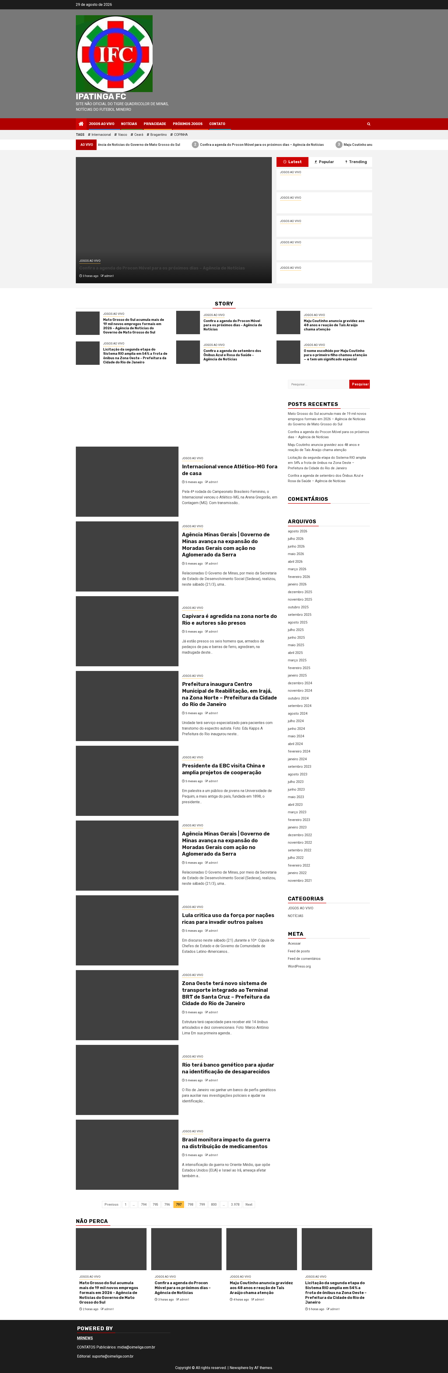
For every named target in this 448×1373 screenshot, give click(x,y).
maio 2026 (296, 554)
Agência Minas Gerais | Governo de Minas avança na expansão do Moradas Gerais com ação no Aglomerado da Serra (226, 544)
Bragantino (158, 134)
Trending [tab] (357, 162)
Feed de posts (299, 951)
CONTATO (217, 124)
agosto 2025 (297, 622)
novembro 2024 (300, 690)
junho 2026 (296, 546)
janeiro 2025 (297, 675)
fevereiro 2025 (299, 668)
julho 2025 (296, 630)
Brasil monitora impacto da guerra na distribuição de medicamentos (226, 1143)
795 (155, 1204)
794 (144, 1204)
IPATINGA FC (101, 96)
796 (167, 1204)
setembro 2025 (299, 615)
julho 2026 (296, 539)
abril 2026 (295, 561)
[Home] (81, 124)
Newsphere (239, 1368)
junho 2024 (296, 729)
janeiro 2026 (297, 584)
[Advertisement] (178, 412)
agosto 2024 (297, 713)
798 (190, 1204)
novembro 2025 (300, 599)
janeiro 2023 (297, 827)
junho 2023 (296, 789)
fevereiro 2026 (299, 577)
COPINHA (181, 134)
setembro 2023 (299, 766)
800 (214, 1204)
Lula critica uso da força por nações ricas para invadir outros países (228, 918)
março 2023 (297, 812)
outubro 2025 (298, 607)
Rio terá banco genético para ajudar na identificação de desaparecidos (228, 1068)
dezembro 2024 (300, 683)
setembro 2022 (299, 850)
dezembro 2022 (300, 835)
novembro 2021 (300, 880)
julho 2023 (296, 782)
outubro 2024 (298, 698)
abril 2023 (295, 805)
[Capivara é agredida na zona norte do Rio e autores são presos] (127, 631)
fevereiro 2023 (299, 820)
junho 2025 (296, 637)
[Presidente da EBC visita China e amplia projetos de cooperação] (127, 781)
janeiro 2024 (297, 759)
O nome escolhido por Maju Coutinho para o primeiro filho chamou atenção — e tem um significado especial (335, 355)
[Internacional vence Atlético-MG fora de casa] (127, 482)
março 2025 (297, 660)
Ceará (138, 134)
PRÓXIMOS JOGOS (188, 124)
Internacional (101, 134)
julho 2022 (296, 858)
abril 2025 (295, 653)
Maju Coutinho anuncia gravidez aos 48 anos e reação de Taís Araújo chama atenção (368, 144)
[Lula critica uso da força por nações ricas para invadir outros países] (127, 930)
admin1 (109, 276)
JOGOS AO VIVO (101, 124)
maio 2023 (296, 797)
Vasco (122, 134)
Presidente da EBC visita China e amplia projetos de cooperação (223, 769)
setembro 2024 (299, 706)
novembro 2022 (300, 842)
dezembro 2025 (300, 592)
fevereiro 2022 (299, 865)
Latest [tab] (295, 162)
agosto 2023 (297, 774)
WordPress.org (299, 966)
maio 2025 (296, 645)
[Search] (369, 124)
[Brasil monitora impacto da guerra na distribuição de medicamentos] (127, 1155)
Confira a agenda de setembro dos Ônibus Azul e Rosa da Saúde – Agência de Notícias (320, 276)
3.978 (235, 1204)
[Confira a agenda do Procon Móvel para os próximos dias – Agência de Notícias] (188, 322)
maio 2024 (296, 736)
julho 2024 (296, 721)
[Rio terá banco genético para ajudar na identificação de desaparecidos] (127, 1080)
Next (248, 1204)
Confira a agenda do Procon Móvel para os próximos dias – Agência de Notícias (221, 144)
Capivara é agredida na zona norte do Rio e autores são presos (229, 619)
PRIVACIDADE (155, 124)
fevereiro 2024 (299, 751)
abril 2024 (295, 744)
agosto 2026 (297, 531)
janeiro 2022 (297, 873)
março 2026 (297, 569)
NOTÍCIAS (129, 124)
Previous (112, 1204)
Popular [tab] (326, 162)
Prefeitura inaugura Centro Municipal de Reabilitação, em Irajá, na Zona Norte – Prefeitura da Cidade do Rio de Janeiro (229, 694)
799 (202, 1204)
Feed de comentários (304, 959)
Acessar (294, 943)
